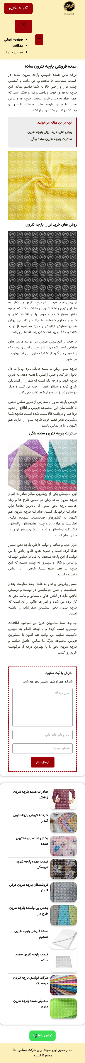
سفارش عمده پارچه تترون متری (30, 1004)
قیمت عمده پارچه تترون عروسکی (32, 864)
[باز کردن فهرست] (39, 39)
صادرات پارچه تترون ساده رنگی (51, 139)
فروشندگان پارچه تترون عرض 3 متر (28, 888)
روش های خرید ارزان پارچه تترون (49, 132)
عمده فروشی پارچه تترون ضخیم (31, 934)
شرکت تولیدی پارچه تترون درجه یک (30, 980)
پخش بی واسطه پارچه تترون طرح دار (28, 911)
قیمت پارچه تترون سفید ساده (31, 957)
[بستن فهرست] (23, 26)
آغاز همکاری (18, 8)
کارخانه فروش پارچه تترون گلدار (30, 818)
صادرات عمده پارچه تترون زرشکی (30, 794)
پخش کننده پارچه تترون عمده (32, 841)
